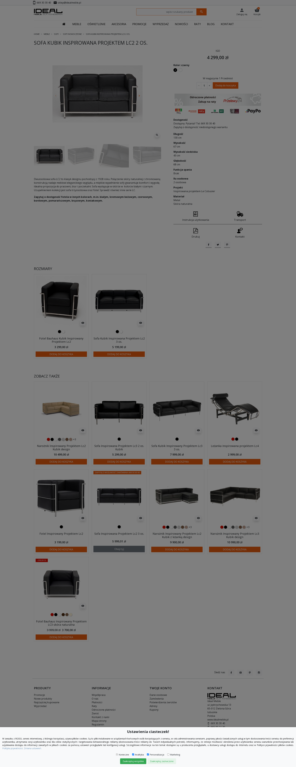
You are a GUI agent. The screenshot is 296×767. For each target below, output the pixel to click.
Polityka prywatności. (12, 748)
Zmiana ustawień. (33, 748)
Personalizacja (157, 754)
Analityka (139, 754)
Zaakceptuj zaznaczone (162, 761)
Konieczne (124, 754)
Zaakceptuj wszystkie (133, 761)
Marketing (175, 754)
